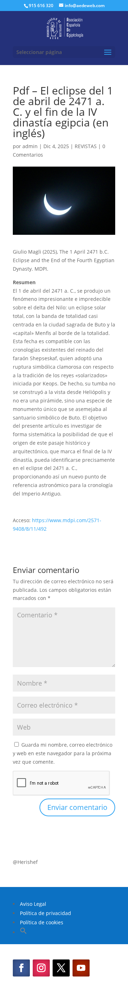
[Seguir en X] (61, 968)
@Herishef (25, 862)
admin (30, 146)
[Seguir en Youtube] (81, 968)
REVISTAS (86, 146)
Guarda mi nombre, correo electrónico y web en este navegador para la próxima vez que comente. (62, 753)
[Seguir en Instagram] (41, 968)
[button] (23, 932)
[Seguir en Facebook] (21, 968)
